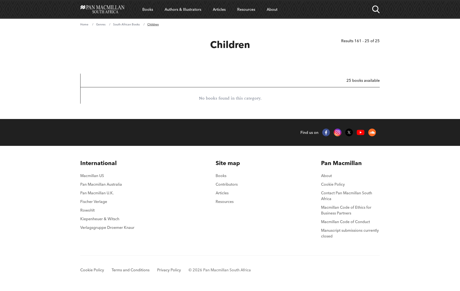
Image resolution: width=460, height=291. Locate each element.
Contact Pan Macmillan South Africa (346, 195)
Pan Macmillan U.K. (97, 192)
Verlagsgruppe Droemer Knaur (107, 227)
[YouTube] (360, 132)
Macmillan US (92, 175)
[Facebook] (326, 132)
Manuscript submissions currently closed (350, 233)
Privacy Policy (169, 269)
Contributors (227, 184)
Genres (100, 24)
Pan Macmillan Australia (101, 184)
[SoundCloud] (372, 132)
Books (147, 9)
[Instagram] (337, 132)
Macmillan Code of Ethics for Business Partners (346, 210)
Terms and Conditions (131, 269)
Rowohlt (87, 210)
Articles (219, 9)
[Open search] (376, 9)
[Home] (102, 9)
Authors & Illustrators (183, 9)
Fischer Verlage (93, 201)
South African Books (126, 24)
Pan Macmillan (341, 163)
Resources (246, 9)
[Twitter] (349, 132)
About (272, 9)
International (98, 163)
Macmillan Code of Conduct (345, 221)
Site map (228, 163)
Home (84, 24)
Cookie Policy (333, 184)
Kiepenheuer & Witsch (99, 218)
